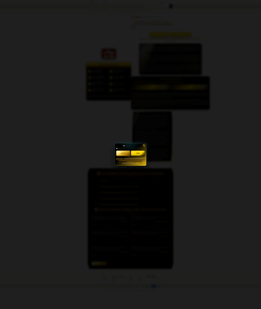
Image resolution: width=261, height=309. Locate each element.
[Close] (144, 145)
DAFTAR (123, 153)
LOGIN (138, 153)
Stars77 (137, 163)
